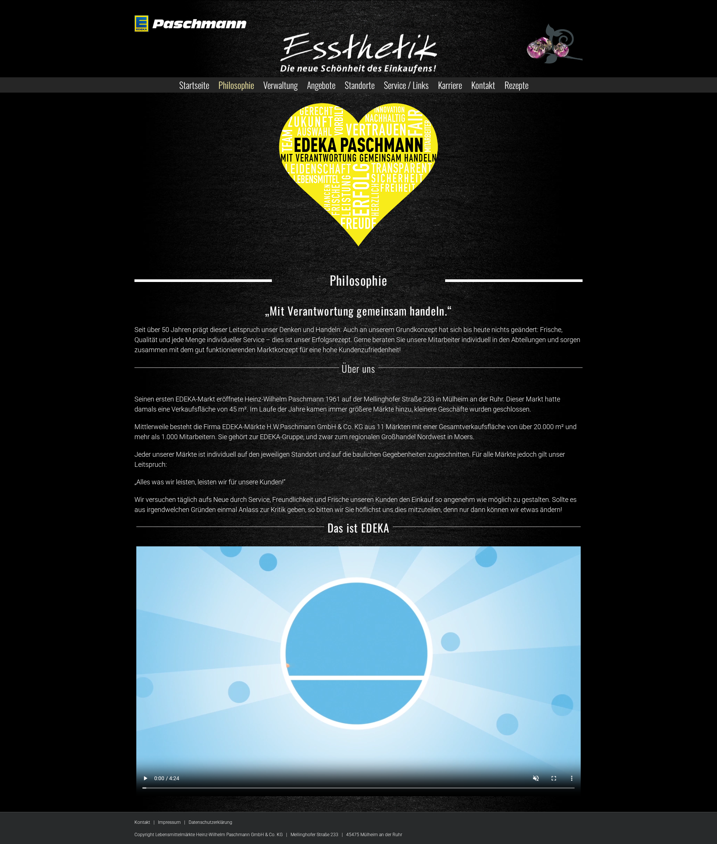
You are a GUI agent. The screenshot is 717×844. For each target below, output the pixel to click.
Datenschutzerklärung (210, 822)
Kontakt (142, 822)
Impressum (169, 822)
